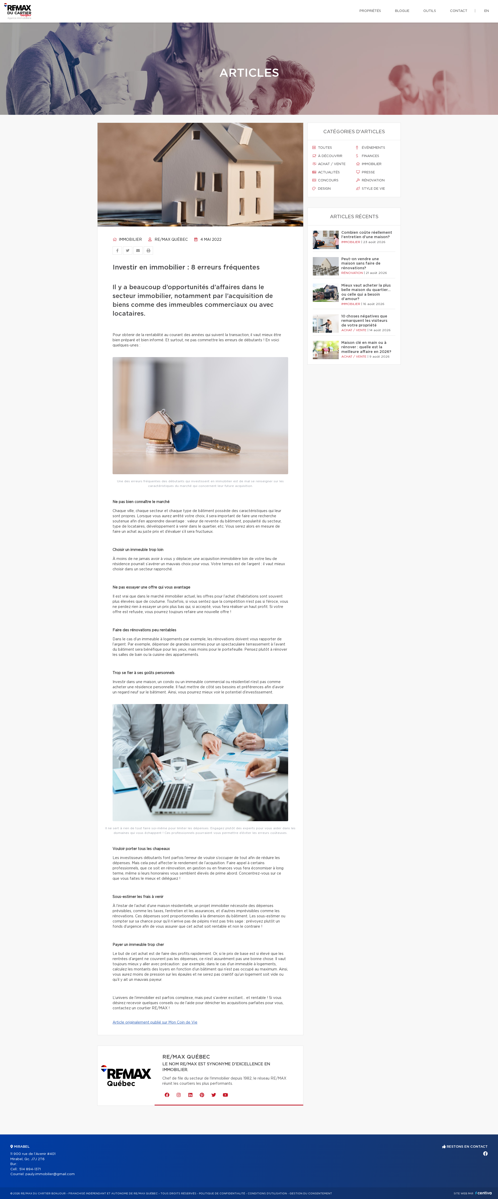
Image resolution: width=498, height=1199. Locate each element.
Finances (370, 156)
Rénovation (373, 180)
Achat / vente (331, 164)
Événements (373, 148)
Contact (458, 11)
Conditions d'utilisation (267, 1193)
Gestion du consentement (310, 1193)
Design (324, 188)
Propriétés (370, 11)
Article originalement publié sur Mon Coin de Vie (155, 1022)
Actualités (328, 172)
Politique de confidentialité (222, 1193)
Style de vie (373, 188)
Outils (429, 11)
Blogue (402, 11)
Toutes (324, 148)
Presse (368, 172)
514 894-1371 (30, 1169)
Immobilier (130, 240)
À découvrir (329, 156)
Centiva (483, 1193)
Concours (327, 180)
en (486, 11)
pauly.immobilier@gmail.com (50, 1174)
